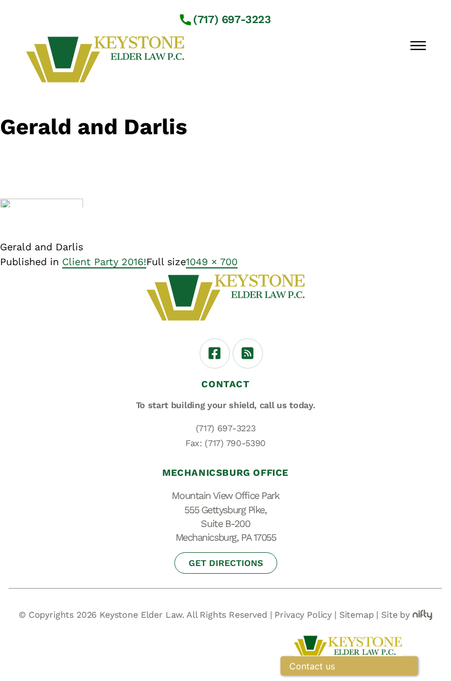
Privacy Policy (303, 614)
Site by (395, 614)
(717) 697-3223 (232, 19)
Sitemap (356, 614)
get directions (226, 563)
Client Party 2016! (104, 261)
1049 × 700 (212, 261)
